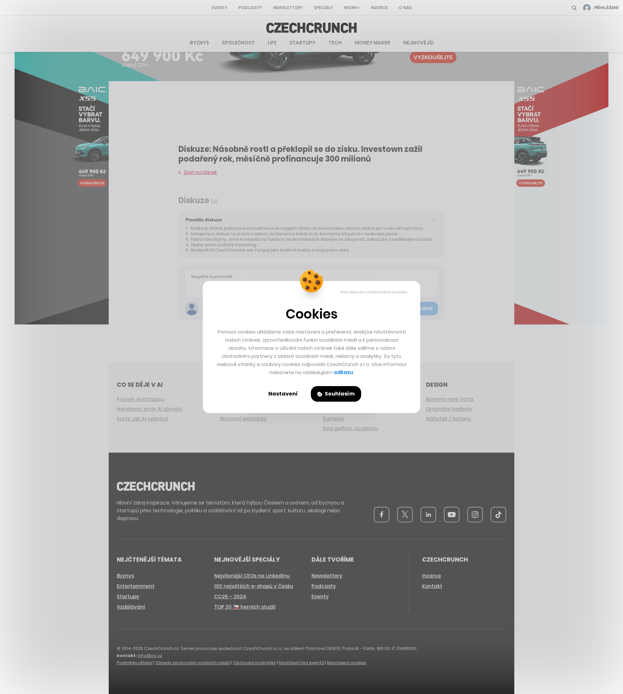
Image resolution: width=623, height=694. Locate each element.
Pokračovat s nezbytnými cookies (374, 292)
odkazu (343, 372)
